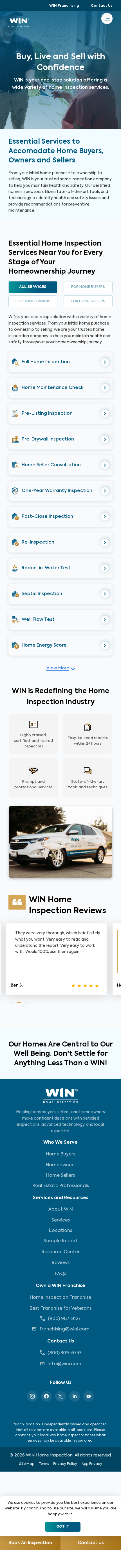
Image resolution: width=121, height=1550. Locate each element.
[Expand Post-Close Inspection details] (105, 517)
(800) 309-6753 (64, 1353)
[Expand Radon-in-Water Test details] (105, 568)
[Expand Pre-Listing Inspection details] (105, 414)
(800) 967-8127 (64, 1319)
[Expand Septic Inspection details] (105, 594)
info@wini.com (64, 1364)
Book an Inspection (30, 1543)
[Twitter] (60, 1396)
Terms (44, 1464)
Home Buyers (60, 1154)
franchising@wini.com (64, 1329)
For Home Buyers (88, 287)
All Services (32, 287)
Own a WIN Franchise (60, 1286)
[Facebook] (46, 1396)
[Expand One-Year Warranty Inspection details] (105, 491)
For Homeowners (32, 301)
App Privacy (92, 1464)
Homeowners (60, 1165)
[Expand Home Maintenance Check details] (105, 388)
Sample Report (61, 1241)
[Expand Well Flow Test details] (105, 620)
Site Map (26, 1464)
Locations (60, 1231)
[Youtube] (88, 1396)
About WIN (60, 1209)
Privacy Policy (65, 1464)
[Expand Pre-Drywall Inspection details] (105, 439)
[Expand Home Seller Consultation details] (105, 465)
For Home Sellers (88, 301)
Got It (62, 1526)
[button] (60, 362)
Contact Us (102, 6)
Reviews (61, 1263)
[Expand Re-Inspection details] (105, 542)
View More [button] (57, 668)
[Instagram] (32, 1396)
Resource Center (61, 1252)
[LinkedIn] (74, 1396)
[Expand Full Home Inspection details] (105, 362)
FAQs (60, 1274)
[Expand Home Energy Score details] (105, 645)
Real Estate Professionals (60, 1186)
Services (60, 1220)
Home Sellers (60, 1175)
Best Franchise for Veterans (60, 1308)
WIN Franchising (64, 6)
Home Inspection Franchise (60, 1297)
